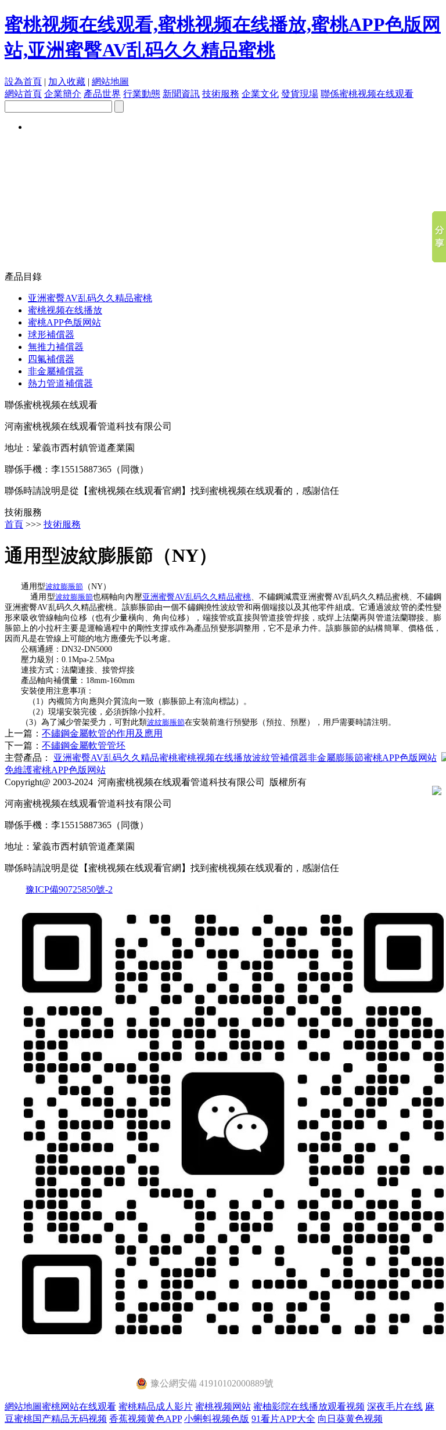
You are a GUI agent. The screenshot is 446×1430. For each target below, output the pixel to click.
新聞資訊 (181, 94)
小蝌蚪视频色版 (216, 1419)
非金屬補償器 (56, 371)
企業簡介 (62, 94)
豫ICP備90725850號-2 (69, 889)
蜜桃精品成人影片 (155, 1406)
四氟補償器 (51, 359)
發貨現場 (299, 94)
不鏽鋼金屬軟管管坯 (83, 745)
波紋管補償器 (280, 758)
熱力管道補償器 (60, 383)
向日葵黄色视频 (350, 1419)
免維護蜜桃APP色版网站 (55, 770)
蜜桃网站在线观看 (79, 1406)
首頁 (14, 524)
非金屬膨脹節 (336, 758)
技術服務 (220, 94)
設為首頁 (23, 81)
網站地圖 (110, 81)
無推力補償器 (56, 347)
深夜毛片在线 (395, 1406)
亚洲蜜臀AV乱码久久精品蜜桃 (90, 298)
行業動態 (141, 94)
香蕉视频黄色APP (145, 1419)
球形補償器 (51, 335)
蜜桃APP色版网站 (64, 322)
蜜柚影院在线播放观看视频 (309, 1406)
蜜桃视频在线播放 (65, 310)
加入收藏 (66, 81)
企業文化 (260, 94)
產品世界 (102, 94)
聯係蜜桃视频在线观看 (367, 94)
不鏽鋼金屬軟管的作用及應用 (102, 733)
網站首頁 (23, 94)
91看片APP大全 (283, 1419)
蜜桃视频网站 (223, 1406)
